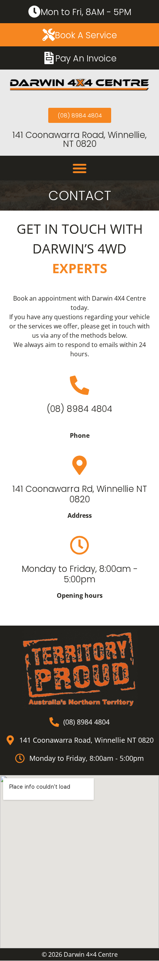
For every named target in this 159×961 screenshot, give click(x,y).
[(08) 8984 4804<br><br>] (79, 385)
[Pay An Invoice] (49, 58)
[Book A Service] (48, 35)
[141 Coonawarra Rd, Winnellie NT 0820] (79, 465)
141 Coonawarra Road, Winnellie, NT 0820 (79, 139)
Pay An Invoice (86, 58)
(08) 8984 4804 (79, 409)
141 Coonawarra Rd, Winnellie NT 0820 (79, 494)
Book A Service (86, 35)
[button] (79, 168)
